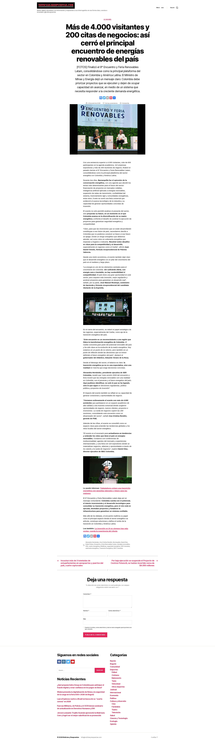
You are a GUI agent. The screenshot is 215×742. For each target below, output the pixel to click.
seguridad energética (113, 546)
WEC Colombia (118, 548)
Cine (114, 704)
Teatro (114, 710)
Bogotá (113, 664)
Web (84, 619)
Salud (112, 715)
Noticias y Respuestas (71, 737)
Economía (107, 19)
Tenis (114, 681)
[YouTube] (73, 662)
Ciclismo (115, 675)
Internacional (115, 693)
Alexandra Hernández (92, 542)
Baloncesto (116, 678)
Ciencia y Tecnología (118, 718)
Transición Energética (106, 548)
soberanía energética (92, 548)
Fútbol (114, 672)
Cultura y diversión (118, 701)
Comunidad (115, 667)
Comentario (87, 594)
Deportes (114, 670)
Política (113, 698)
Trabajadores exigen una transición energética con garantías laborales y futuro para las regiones (106, 490)
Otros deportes (118, 687)
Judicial (113, 690)
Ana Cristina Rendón (106, 542)
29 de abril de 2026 (94, 103)
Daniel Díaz (124, 542)
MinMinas (103, 546)
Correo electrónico (114, 610)
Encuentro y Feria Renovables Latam (105, 544)
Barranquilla (116, 542)
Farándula (116, 707)
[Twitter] (68, 662)
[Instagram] (64, 662)
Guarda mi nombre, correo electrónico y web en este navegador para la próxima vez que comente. (108, 628)
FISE (86, 546)
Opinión (113, 724)
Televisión (116, 712)
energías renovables (123, 544)
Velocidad (116, 684)
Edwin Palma (89, 544)
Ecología (113, 721)
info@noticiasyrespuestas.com (91, 737)
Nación (113, 661)
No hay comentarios (111, 103)
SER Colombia (125, 546)
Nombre (86, 610)
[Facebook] (100, 98)
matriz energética (94, 546)
